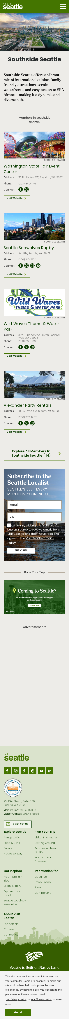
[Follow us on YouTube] (41, 770)
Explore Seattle (15, 832)
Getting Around (45, 843)
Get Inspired (13, 871)
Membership (43, 893)
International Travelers (43, 860)
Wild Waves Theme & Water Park (31, 327)
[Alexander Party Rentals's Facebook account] (20, 423)
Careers (9, 929)
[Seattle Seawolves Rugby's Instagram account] (32, 265)
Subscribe (21, 550)
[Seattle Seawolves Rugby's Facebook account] (20, 265)
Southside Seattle (54, 160)
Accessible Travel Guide (46, 850)
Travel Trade (43, 882)
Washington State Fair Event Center (32, 169)
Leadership (11, 924)
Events (8, 848)
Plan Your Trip (45, 832)
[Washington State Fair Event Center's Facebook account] (20, 189)
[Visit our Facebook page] (7, 770)
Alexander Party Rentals (28, 406)
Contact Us (21, 824)
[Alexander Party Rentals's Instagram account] (32, 423)
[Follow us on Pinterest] (32, 770)
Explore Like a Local (12, 893)
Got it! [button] (18, 1012)
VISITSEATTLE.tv (12, 886)
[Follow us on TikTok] (24, 770)
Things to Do (12, 838)
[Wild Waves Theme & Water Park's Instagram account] (32, 347)
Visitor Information (47, 838)
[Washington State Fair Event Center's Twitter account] (26, 189)
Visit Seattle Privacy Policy (30, 540)
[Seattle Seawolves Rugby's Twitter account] (26, 265)
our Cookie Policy (41, 999)
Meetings (41, 877)
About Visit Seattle (12, 916)
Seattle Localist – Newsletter (15, 903)
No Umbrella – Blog (13, 879)
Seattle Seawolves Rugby (29, 248)
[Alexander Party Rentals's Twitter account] (26, 423)
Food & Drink (12, 843)
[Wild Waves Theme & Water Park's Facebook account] (20, 347)
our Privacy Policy (16, 999)
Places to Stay (13, 854)
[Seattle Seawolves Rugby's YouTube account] (38, 265)
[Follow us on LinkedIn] (49, 770)
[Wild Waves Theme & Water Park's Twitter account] (26, 347)
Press (38, 888)
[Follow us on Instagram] (15, 770)
